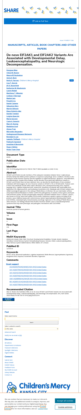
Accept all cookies (65, 400)
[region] (40, 404)
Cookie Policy (43, 409)
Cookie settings (65, 407)
